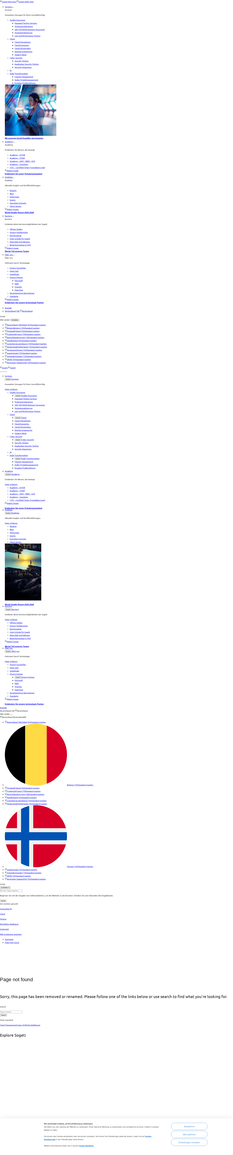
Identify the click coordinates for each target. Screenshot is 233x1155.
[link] (17, 1)
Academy (16, 474)
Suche (3, 901)
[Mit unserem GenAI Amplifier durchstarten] (119, 110)
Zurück (8, 379)
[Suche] (1, 371)
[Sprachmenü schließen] (11, 714)
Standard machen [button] (38, 325)
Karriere (15, 609)
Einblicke (15, 513)
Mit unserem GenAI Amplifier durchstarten (24, 138)
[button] (13, 7)
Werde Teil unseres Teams (17, 251)
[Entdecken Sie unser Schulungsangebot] (119, 170)
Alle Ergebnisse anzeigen (11, 934)
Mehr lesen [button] (5, 1072)
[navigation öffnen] (6, 371)
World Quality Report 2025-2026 (19, 213)
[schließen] (3, 371)
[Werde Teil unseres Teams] (119, 248)
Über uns (15, 651)
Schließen (14, 320)
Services (15, 379)
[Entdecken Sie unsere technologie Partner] (119, 299)
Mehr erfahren (11, 389)
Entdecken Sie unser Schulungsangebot (23, 174)
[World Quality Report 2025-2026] (119, 209)
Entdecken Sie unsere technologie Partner (24, 303)
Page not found (16, 979)
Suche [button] (2, 316)
